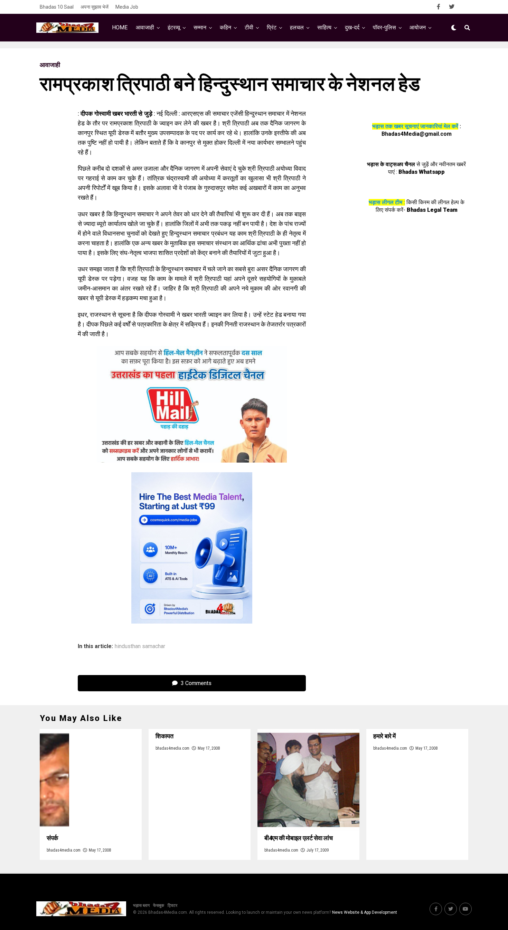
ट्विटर (172, 905)
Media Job (126, 7)
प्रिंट (271, 27)
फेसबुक (158, 905)
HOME (120, 27)
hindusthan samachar (140, 646)
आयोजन (418, 27)
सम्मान (200, 27)
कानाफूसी (216, 56)
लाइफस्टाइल (321, 56)
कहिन (225, 27)
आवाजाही (145, 27)
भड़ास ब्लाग (141, 905)
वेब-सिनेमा (250, 56)
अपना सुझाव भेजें (95, 7)
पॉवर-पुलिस (384, 27)
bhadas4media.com (64, 850)
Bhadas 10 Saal (57, 7)
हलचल (297, 27)
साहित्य (324, 27)
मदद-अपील (284, 56)
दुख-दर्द (352, 27)
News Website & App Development (364, 912)
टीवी (249, 27)
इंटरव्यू (174, 27)
